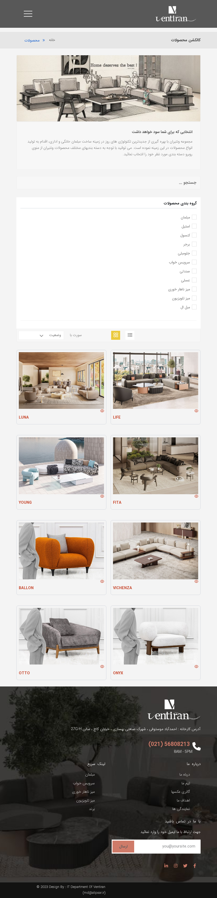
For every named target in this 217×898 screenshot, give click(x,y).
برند (92, 809)
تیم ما (186, 783)
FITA (117, 503)
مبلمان (90, 775)
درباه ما (184, 775)
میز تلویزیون (85, 801)
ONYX (118, 673)
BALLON (26, 588)
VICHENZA (122, 588)
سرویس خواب (84, 783)
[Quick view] (196, 412)
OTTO (24, 673)
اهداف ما (183, 801)
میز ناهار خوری (83, 792)
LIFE (117, 418)
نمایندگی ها (181, 809)
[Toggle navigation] (28, 13)
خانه (52, 40)
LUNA (24, 418)
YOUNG (25, 503)
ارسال (123, 847)
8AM (178, 752)
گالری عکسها (180, 792)
